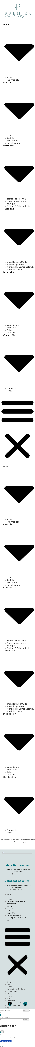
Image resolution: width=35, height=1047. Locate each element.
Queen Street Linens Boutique (16, 202)
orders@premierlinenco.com (17, 874)
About (9, 77)
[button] (17, 428)
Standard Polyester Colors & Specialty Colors (20, 268)
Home (9, 894)
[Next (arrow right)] (2, 1046)
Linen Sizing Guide (15, 264)
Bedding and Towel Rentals (17, 918)
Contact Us (12, 388)
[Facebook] (10, 1004)
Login (9, 390)
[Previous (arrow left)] (0, 1046)
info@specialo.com (17, 890)
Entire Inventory (14, 143)
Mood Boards (13, 325)
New (9, 135)
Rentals (9, 899)
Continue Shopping (6, 1041)
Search (25, 1010)
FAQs (8, 911)
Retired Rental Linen (16, 199)
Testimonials (13, 80)
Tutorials (11, 332)
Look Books (12, 327)
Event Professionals (14, 915)
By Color (11, 138)
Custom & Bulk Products (18, 206)
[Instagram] (25, 1004)
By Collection (13, 140)
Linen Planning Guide (17, 262)
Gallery (10, 330)
